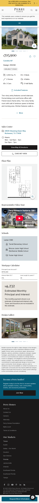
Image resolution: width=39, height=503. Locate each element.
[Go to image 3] (20, 51)
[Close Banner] (36, 3)
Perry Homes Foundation (11, 423)
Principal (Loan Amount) (9, 269)
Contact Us (7, 412)
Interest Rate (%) (7, 275)
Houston (6, 452)
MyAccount (7, 427)
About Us (6, 408)
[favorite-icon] (34, 56)
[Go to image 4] (24, 51)
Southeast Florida (9, 470)
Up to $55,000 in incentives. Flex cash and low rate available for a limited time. (19, 3)
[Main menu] (2, 10)
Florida (5, 459)
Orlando (6, 467)
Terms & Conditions (9, 430)
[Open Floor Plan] (19, 182)
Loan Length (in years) (27, 275)
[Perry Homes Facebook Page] (4, 485)
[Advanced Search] (31, 10)
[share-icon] (30, 56)
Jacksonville (7, 463)
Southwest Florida (9, 474)
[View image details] (34, 45)
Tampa (5, 477)
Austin (5, 445)
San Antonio (7, 456)
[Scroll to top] (32, 489)
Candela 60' (8, 61)
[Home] (19, 10)
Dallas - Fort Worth (9, 448)
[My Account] (36, 10)
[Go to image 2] (16, 51)
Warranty (6, 419)
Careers (6, 416)
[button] (33, 497)
